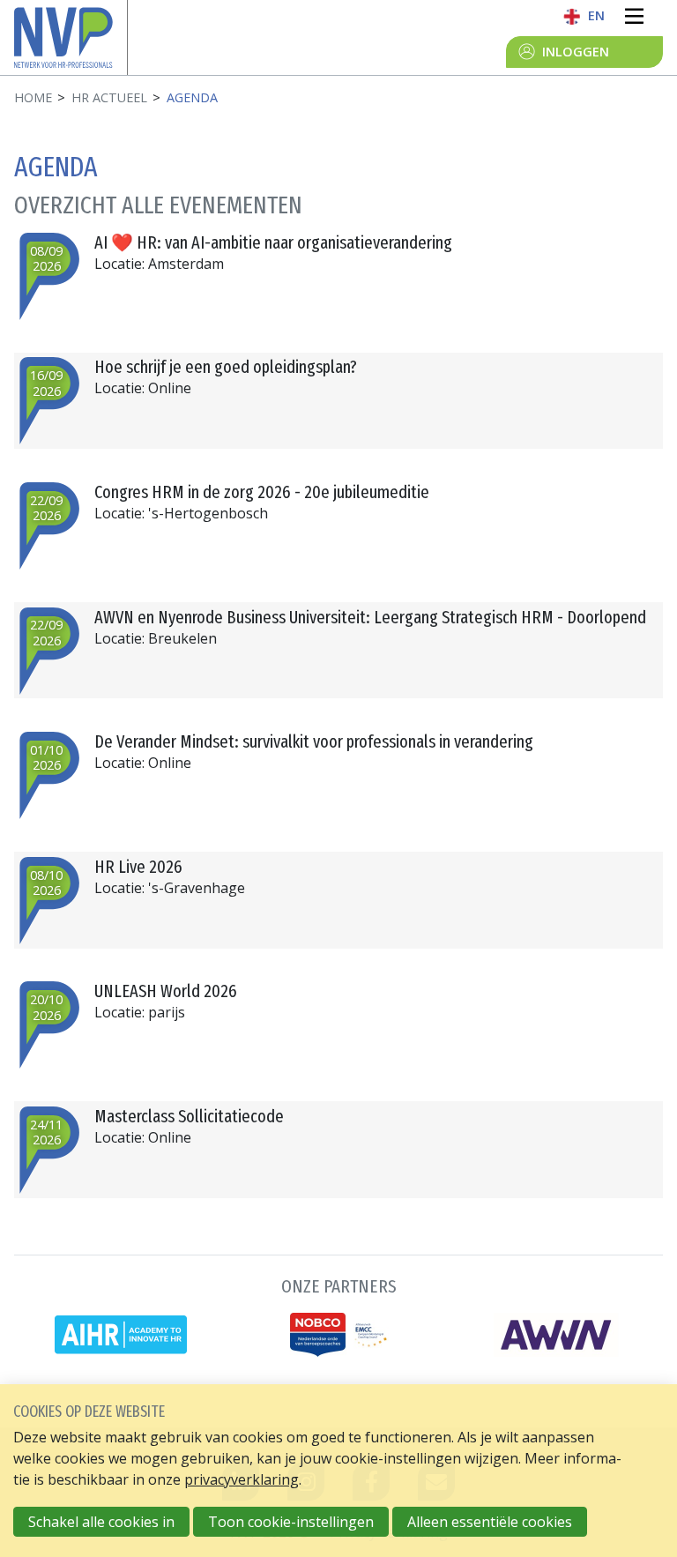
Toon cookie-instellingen (291, 1521)
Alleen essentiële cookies (489, 1521)
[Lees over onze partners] (338, 1313)
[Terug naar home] (70, 37)
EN (596, 15)
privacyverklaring (241, 1479)
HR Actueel (109, 97)
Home (33, 97)
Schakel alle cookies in (101, 1521)
